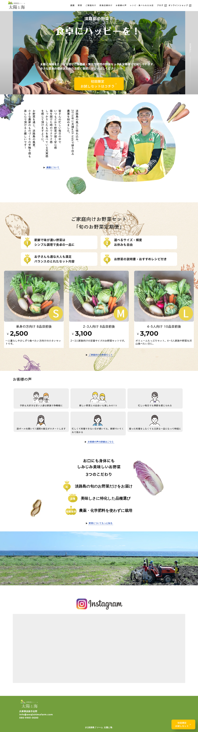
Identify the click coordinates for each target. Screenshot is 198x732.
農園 (72, 5)
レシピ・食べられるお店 (142, 5)
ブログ (160, 5)
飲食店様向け (106, 5)
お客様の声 (121, 5)
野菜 (80, 5)
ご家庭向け (90, 5)
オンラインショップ (178, 5)
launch (165, 5)
